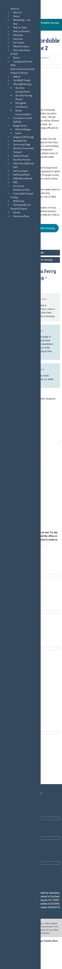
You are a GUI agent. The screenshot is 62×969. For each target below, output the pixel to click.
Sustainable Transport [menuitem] (23, 193)
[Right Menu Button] (3, 4)
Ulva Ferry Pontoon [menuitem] (22, 159)
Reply (44, 299)
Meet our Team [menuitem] (20, 27)
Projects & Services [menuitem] (19, 72)
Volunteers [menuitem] (18, 35)
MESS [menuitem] (13, 65)
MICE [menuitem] (15, 182)
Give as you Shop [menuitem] (21, 216)
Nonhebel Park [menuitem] (20, 140)
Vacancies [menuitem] (18, 38)
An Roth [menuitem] (14, 53)
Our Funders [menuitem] (18, 42)
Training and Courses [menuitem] (22, 61)
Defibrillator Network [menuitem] (22, 178)
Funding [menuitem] (14, 197)
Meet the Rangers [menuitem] (23, 129)
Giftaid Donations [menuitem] (21, 46)
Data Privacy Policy (49, 911)
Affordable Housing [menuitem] (22, 84)
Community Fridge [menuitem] (21, 144)
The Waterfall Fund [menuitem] (21, 204)
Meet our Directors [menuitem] (21, 31)
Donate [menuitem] (16, 212)
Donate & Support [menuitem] (19, 208)
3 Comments (42, 57)
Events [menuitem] (18, 133)
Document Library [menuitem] (21, 50)
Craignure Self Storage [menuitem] (23, 136)
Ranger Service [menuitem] (20, 125)
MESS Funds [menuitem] (18, 201)
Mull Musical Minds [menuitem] (21, 174)
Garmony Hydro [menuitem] (20, 170)
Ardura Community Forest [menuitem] (22, 68)
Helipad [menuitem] (16, 76)
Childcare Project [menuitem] (21, 155)
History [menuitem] (16, 16)
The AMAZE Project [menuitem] (22, 80)
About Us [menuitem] (15, 8)
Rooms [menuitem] (16, 57)
